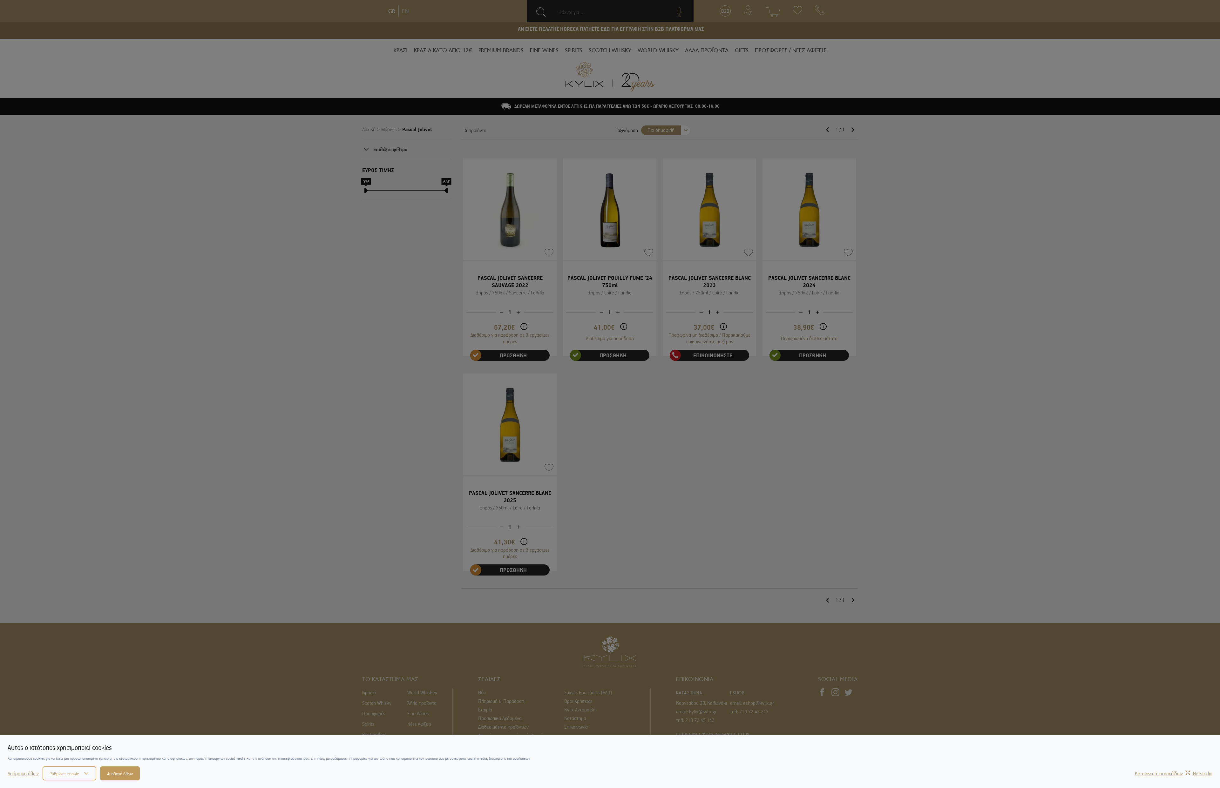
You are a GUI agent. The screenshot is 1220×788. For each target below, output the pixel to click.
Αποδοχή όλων (120, 773)
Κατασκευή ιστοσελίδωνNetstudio (1173, 773)
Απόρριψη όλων (23, 773)
